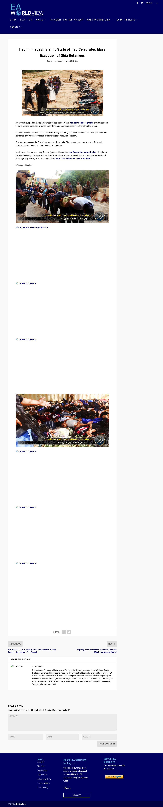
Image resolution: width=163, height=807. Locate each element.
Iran (22, 20)
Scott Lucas (59, 61)
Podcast (15, 27)
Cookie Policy (42, 788)
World (39, 20)
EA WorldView (20, 804)
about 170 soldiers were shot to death (72, 158)
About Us (40, 762)
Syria (13, 20)
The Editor (41, 766)
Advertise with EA (44, 779)
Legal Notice (42, 770)
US (30, 20)
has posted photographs (81, 122)
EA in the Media (126, 20)
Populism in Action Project (66, 20)
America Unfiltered (98, 20)
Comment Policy (43, 783)
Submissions (42, 775)
